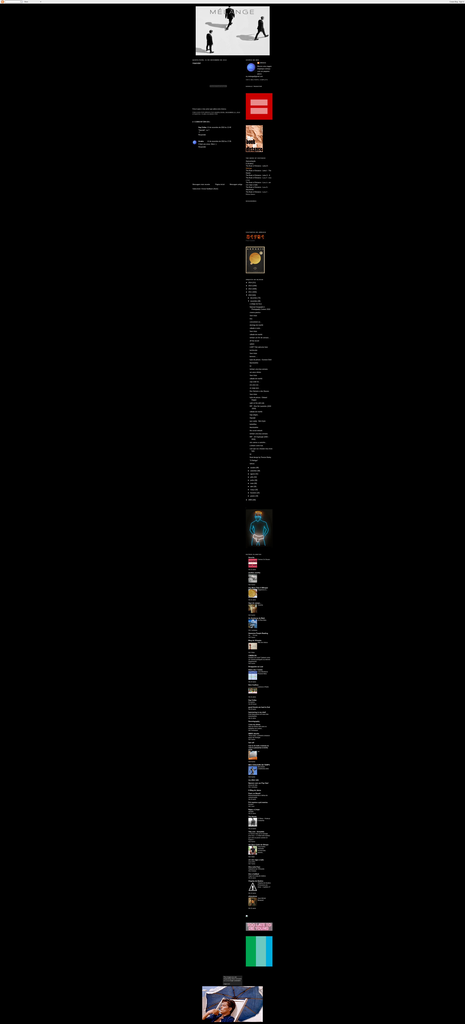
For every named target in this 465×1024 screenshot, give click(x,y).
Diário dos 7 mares (255, 670)
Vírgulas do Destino (255, 881)
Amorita (251, 557)
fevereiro (253, 493)
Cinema (260, 605)
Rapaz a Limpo (254, 809)
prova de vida (252, 785)
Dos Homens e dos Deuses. (259, 391)
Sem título (253, 316)
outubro (253, 468)
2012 (250, 289)
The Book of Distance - (254, 182)
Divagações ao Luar (255, 667)
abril (252, 486)
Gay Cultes (252, 700)
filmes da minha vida (210, 114)
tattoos (252, 464)
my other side (253, 780)
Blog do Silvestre (254, 640)
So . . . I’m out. (252, 635)
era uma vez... (255, 385)
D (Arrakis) (249, 163)
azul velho (251, 862)
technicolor (253, 350)
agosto (253, 474)
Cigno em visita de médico (257, 876)
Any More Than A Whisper (258, 588)
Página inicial (220, 184)
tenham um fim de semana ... (260, 338)
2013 (250, 286)
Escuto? (251, 804)
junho (252, 480)
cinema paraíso (255, 312)
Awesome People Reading (258, 633)
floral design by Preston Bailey (260, 457)
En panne (251, 702)
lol (250, 366)
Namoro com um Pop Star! (258, 783)
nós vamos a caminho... (258, 442)
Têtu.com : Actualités (256, 832)
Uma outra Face (254, 867)
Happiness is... (262, 590)
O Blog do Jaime (254, 790)
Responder (202, 135)
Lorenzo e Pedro (263, 687)
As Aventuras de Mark (256, 618)
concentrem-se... (256, 322)
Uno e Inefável (253, 874)
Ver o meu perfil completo (257, 79)
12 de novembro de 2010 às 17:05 (219, 141)
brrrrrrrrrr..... (254, 356)
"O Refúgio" (254, 460)
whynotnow (250, 189)
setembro (253, 471)
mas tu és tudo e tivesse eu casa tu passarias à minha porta (258, 747)
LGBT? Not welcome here (259, 347)
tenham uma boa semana (258, 369)
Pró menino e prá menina (257, 802)
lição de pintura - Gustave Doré (260, 360)
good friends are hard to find (259, 707)
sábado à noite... (255, 328)
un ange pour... (255, 388)
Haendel (252, 418)
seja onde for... (255, 382)
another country (254, 573)
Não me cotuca (263, 642)
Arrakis (201, 141)
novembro (254, 301)
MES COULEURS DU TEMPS (259, 765)
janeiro (252, 496)
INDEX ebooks (253, 734)
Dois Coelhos (253, 685)
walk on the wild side (257, 403)
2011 (250, 292)
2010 (250, 295)
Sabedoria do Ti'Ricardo (256, 869)
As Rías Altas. (262, 620)
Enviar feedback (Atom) (210, 189)
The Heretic (252, 816)
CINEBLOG (252, 656)
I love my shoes (254, 724)
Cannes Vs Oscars (264, 559)
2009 (250, 500)
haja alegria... (254, 415)
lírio (251, 319)
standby (251, 811)
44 (258, 751)
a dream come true (256, 445)
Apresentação (251, 161)
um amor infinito (255, 372)
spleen (252, 344)
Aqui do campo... (254, 603)
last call (251, 742)
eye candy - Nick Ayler (258, 421)
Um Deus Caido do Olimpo (258, 845)
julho (252, 477)
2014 (250, 282)
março (252, 490)
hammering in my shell (257, 712)
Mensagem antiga (236, 184)
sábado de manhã (256, 334)
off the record (254, 341)
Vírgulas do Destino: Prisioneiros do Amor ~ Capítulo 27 (264, 885)
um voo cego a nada (256, 860)
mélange (233, 11)
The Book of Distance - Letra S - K (258, 175)
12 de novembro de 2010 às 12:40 (219, 127)
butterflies (253, 424)
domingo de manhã (256, 325)
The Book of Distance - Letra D (257, 166)
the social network (256, 430)
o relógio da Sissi (256, 304)
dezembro (254, 298)
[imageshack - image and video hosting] (247, 916)
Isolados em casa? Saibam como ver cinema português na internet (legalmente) (259, 659)
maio (252, 483)
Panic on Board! (254, 793)
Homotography (254, 721)
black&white (254, 363)
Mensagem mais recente (201, 184)
